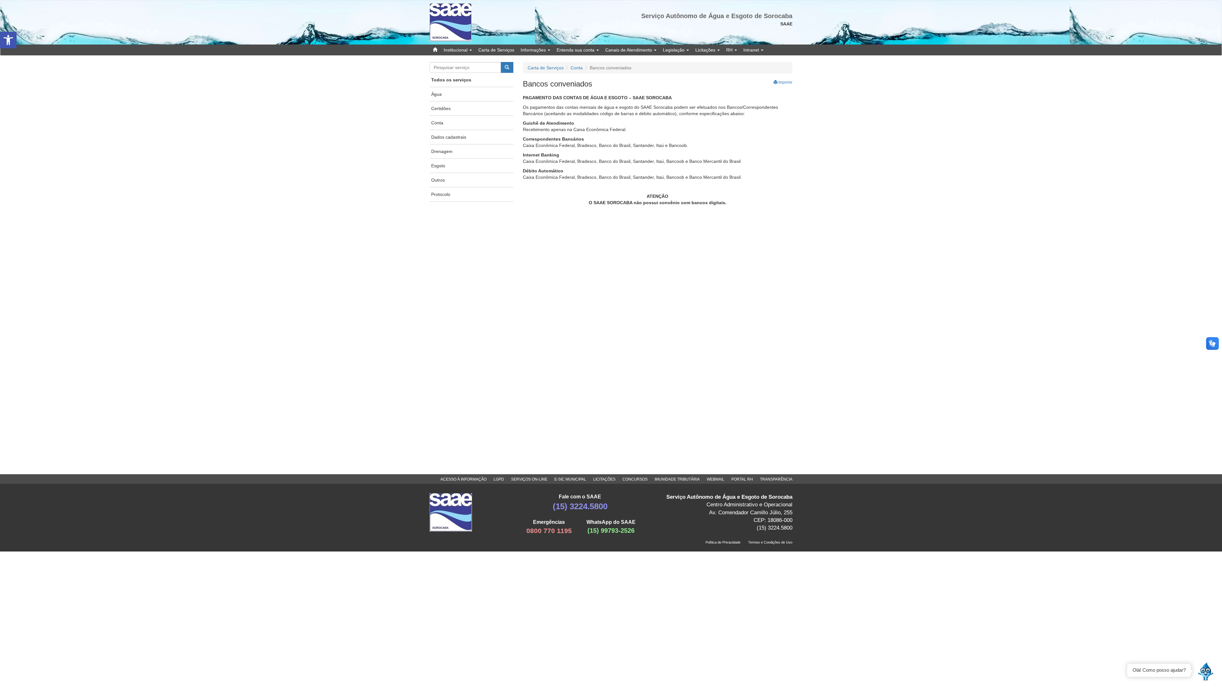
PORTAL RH (742, 479)
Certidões (441, 108)
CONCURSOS (635, 479)
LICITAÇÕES (604, 479)
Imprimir (784, 82)
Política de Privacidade (723, 542)
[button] (8, 40)
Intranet (751, 49)
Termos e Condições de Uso (770, 542)
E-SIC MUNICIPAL (570, 479)
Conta (437, 122)
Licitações (706, 49)
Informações (534, 49)
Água (436, 94)
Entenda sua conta (576, 49)
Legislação (674, 49)
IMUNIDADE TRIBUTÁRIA (677, 479)
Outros (438, 180)
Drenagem (442, 151)
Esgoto (438, 165)
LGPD (499, 479)
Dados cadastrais (448, 137)
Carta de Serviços (496, 49)
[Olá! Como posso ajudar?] (1206, 671)
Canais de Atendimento (629, 49)
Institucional (456, 49)
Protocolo (440, 194)
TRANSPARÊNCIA (776, 479)
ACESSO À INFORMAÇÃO (463, 479)
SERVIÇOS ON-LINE (529, 479)
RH (730, 49)
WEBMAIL (715, 479)
